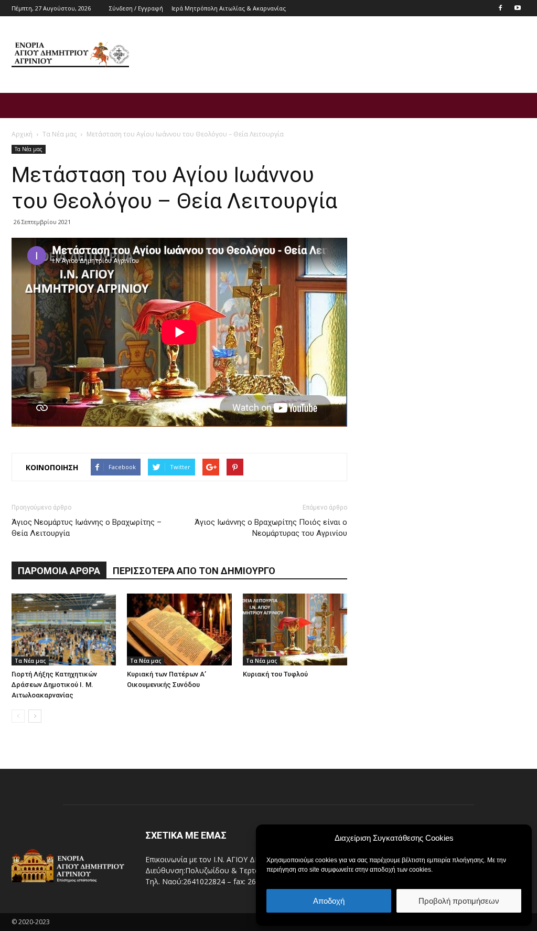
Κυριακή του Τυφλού (275, 674)
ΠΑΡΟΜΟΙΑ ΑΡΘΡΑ (59, 570)
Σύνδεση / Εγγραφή (136, 8)
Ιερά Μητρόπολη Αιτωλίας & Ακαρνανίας (228, 8)
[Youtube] (517, 7)
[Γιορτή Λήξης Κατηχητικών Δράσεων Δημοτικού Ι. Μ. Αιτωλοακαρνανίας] (64, 629)
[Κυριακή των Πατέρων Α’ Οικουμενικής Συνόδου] (179, 629)
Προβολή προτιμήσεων (458, 900)
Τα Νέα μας (28, 149)
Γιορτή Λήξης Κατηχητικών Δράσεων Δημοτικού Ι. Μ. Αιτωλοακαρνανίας (54, 684)
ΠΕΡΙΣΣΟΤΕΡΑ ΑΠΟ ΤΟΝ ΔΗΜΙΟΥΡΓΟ (194, 570)
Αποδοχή (329, 900)
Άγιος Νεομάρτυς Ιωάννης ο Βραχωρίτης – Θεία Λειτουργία (87, 527)
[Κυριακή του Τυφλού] (295, 629)
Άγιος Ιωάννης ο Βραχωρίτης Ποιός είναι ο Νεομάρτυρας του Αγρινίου (271, 527)
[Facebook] (500, 7)
